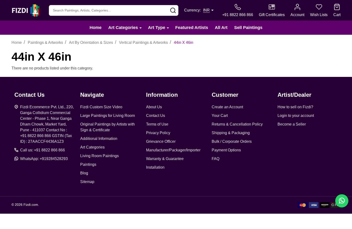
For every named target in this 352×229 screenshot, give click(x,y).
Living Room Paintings (99, 156)
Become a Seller (292, 124)
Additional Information (98, 139)
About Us (154, 107)
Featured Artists (191, 27)
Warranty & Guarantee (165, 159)
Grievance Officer (161, 141)
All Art (221, 27)
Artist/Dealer (294, 95)
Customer (225, 95)
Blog (84, 173)
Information (162, 95)
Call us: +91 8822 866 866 (42, 150)
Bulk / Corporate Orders (232, 141)
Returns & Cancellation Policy (237, 124)
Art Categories (123, 27)
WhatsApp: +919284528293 (44, 159)
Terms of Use (157, 124)
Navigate (92, 95)
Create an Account (227, 107)
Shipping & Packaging (231, 133)
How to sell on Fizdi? (295, 107)
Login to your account (296, 116)
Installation (155, 167)
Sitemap (87, 182)
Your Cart (220, 116)
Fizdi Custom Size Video (101, 107)
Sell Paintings (248, 27)
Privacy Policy (158, 133)
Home (96, 27)
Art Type (156, 27)
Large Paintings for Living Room (107, 116)
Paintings (88, 164)
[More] (140, 28)
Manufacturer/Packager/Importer (173, 150)
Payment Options (226, 150)
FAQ (215, 159)
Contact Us (155, 116)
